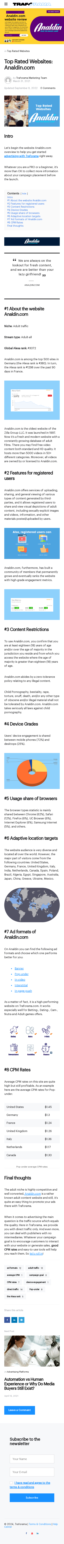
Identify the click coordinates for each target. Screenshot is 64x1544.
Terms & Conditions (40, 1524)
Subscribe (32, 1497)
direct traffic (15, 1289)
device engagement (37, 1282)
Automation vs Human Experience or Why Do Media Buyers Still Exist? (29, 1383)
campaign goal (38, 1275)
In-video (20, 979)
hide (24, 194)
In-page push (23, 991)
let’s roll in (36, 1253)
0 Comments (47, 88)
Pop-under (22, 974)
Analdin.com (32, 1193)
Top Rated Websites (18, 51)
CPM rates (13, 1282)
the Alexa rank (15, 1296)
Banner (19, 968)
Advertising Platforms (18, 1372)
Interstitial (21, 985)
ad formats (14, 1268)
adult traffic (35, 1268)
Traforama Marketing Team (31, 78)
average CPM (14, 1275)
